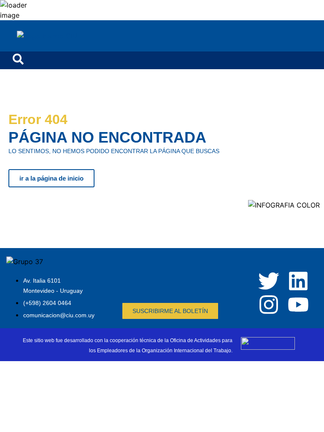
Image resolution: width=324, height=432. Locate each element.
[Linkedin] (298, 281)
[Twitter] (268, 281)
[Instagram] (268, 304)
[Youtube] (298, 304)
